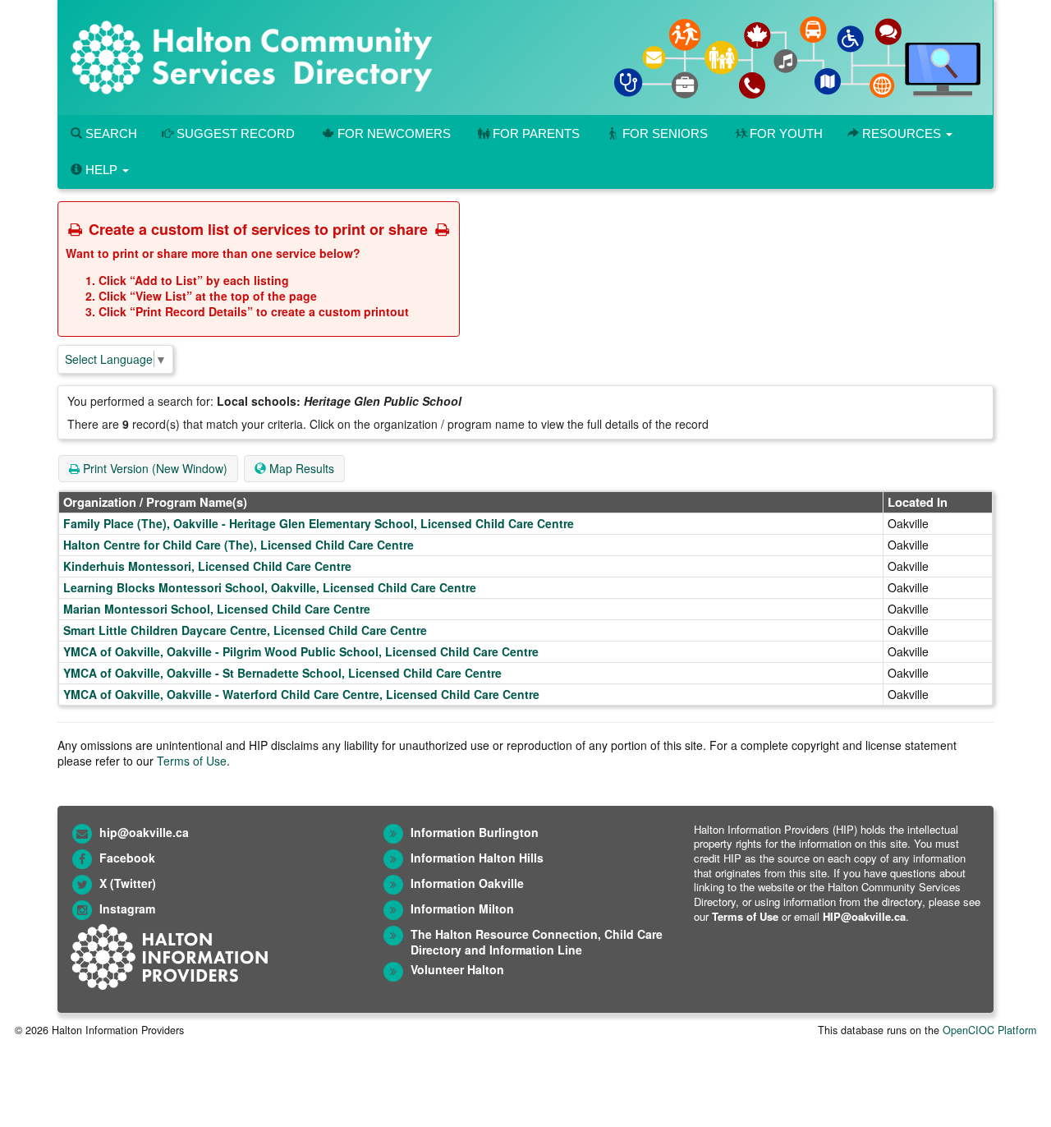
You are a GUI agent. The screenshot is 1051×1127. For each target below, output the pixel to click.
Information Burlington (475, 832)
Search (109, 133)
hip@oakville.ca (144, 832)
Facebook (127, 857)
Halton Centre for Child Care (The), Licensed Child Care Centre (238, 544)
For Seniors (665, 133)
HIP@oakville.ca (864, 916)
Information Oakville (467, 883)
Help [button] (101, 170)
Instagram (127, 908)
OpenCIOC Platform (989, 1030)
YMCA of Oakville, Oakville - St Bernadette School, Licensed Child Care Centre (282, 673)
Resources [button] (901, 133)
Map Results (300, 468)
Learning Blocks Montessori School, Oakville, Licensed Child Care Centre (269, 587)
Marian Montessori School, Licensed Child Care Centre (216, 608)
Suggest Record (234, 133)
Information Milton (462, 908)
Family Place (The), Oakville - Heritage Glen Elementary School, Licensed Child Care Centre (318, 523)
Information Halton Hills (477, 857)
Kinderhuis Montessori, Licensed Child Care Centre (207, 566)
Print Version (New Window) (153, 468)
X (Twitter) (127, 883)
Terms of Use (192, 760)
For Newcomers (394, 133)
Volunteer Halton (457, 969)
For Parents (536, 133)
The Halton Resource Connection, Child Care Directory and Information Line (537, 942)
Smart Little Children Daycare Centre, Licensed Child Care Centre (245, 630)
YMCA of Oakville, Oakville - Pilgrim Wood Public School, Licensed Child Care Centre (301, 651)
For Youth (786, 133)
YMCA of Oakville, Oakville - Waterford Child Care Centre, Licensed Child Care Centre (301, 694)
